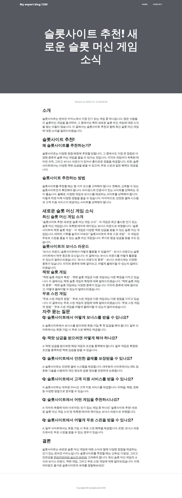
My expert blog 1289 (34, 4)
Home (145, 4)
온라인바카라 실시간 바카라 (70, 457)
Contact (157, 4)
